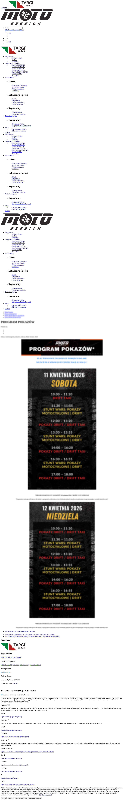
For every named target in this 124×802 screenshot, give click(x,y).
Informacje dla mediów (19, 129)
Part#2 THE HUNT (18, 67)
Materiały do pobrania (19, 131)
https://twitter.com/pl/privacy (9, 778)
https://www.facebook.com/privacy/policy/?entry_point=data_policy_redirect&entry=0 (27, 752)
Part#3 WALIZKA (18, 68)
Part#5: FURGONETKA (20, 72)
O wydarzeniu (9, 56)
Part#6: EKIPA (17, 74)
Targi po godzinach (18, 102)
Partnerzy (15, 61)
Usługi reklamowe (18, 89)
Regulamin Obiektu (18, 124)
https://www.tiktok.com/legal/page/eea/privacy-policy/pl (18, 784)
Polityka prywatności (45, 795)
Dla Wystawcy (19, 30)
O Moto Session (10, 30)
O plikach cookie (24, 695)
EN (10, 33)
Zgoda (5, 695)
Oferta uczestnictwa (18, 87)
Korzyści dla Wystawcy (19, 85)
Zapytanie (15, 91)
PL (5, 31)
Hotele (14, 99)
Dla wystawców (17, 112)
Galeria (14, 60)
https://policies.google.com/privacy (11, 717)
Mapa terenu (16, 100)
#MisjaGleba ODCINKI (12, 63)
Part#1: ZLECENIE (18, 65)
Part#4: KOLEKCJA (18, 70)
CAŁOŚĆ (15, 75)
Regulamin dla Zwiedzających (21, 126)
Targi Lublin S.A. (17, 104)
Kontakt (7, 133)
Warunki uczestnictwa (19, 114)
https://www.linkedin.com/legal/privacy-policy (15, 736)
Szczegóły (13, 695)
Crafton (15, 683)
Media (7, 127)
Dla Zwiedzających (11, 116)
